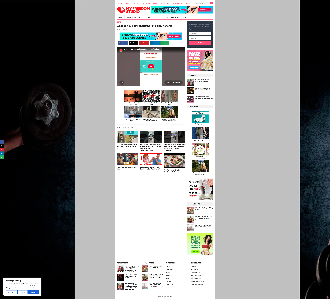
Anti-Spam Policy (195, 269)
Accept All (33, 292)
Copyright (146, 3)
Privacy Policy (194, 266)
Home (120, 3)
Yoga (184, 17)
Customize (11, 292)
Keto (156, 17)
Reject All (22, 292)
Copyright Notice (195, 272)
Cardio (120, 17)
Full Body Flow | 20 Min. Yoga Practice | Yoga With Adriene (156, 285)
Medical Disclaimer (196, 278)
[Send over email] (2, 157)
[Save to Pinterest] (2, 149)
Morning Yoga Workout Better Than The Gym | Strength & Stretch (203, 218)
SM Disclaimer (177, 3)
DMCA (155, 3)
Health (149, 17)
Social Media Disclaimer (197, 281)
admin (118, 29)
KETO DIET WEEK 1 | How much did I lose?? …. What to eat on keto (127, 146)
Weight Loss (175, 17)
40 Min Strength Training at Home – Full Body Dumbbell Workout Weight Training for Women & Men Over (132, 269)
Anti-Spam (136, 3)
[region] (22, 287)
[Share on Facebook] (2, 142)
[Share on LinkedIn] (2, 153)
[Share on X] (2, 146)
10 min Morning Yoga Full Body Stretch (155, 266)
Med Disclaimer (165, 3)
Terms (187, 3)
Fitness (141, 17)
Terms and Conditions (197, 284)
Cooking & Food (131, 17)
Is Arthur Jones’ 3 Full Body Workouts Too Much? (131, 276)
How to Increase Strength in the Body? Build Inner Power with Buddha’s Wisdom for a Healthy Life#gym (131, 286)
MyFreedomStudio (167, 296)
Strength (165, 17)
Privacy (127, 3)
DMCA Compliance (196, 275)
